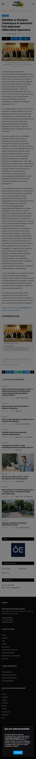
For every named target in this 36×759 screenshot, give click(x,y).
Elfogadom (18, 752)
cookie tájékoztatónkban (12, 738)
